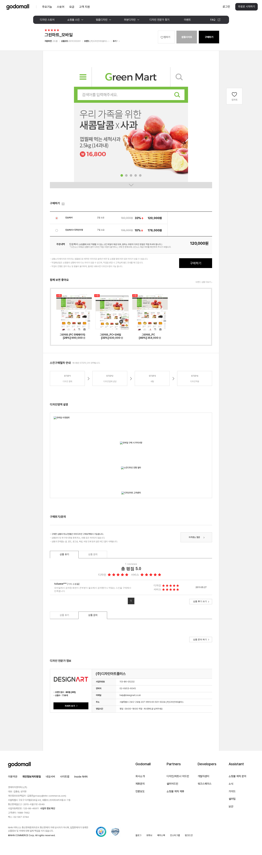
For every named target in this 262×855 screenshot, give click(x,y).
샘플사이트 (186, 37)
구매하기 (209, 37)
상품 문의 (92, 554)
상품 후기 (64, 554)
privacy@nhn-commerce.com (49, 795)
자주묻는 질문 (194, 537)
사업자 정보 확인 (47, 808)
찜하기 (167, 37)
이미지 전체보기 (131, 185)
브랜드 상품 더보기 (203, 282)
